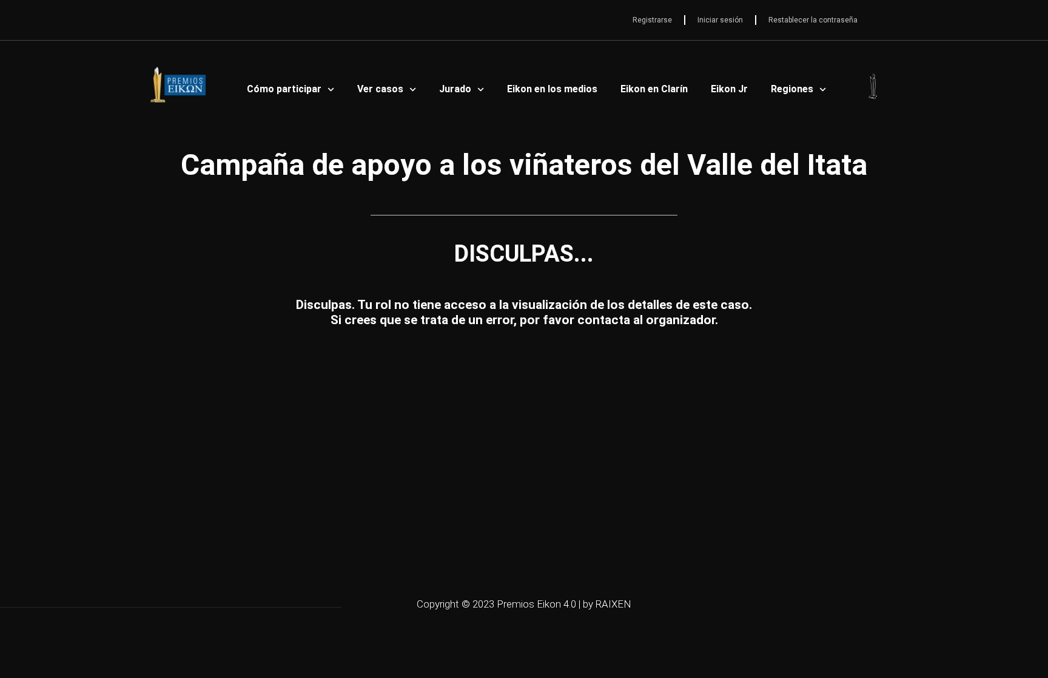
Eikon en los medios (552, 89)
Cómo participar (284, 89)
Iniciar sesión (720, 20)
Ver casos (380, 89)
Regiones (792, 89)
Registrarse (652, 20)
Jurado (455, 89)
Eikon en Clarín (654, 89)
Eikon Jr (729, 89)
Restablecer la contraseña (813, 20)
